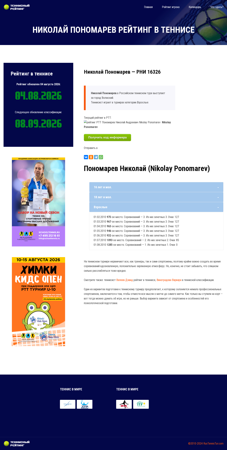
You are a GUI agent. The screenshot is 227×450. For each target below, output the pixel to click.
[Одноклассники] (91, 157)
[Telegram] (96, 157)
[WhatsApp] (101, 157)
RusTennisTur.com (213, 443)
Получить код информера (107, 137)
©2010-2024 (195, 443)
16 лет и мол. (103, 187)
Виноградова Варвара (169, 280)
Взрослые (100, 207)
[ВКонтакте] (86, 157)
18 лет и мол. (103, 197)
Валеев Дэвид (124, 280)
